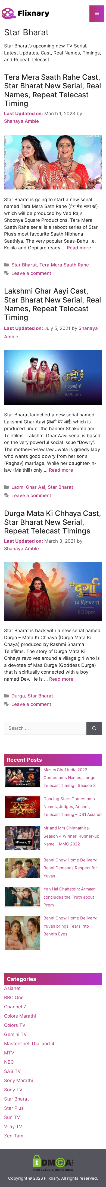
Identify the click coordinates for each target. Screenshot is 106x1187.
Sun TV (12, 1117)
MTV (9, 1053)
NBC (9, 1062)
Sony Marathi (18, 1080)
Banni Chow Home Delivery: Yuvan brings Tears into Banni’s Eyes (70, 926)
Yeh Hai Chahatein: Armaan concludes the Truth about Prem (69, 897)
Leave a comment (31, 273)
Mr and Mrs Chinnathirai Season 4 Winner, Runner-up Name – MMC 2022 (71, 836)
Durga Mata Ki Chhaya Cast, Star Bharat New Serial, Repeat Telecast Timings (52, 522)
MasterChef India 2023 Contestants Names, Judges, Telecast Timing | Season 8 (71, 777)
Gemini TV (15, 1034)
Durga (18, 696)
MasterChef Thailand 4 (29, 1043)
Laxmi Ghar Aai (28, 487)
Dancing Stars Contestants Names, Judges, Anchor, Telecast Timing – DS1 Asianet (72, 806)
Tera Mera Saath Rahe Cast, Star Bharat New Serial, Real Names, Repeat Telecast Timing (52, 90)
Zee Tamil (15, 1135)
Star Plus (14, 1108)
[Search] (94, 728)
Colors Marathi (20, 1016)
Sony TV (13, 1089)
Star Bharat (24, 265)
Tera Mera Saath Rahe (64, 265)
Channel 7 (15, 1006)
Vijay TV (13, 1126)
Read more (79, 247)
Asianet (12, 988)
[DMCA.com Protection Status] (53, 1169)
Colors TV (15, 1025)
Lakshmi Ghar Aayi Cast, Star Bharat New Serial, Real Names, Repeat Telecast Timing (52, 304)
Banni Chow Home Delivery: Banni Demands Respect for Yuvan (70, 867)
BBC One (14, 997)
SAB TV (12, 1071)
